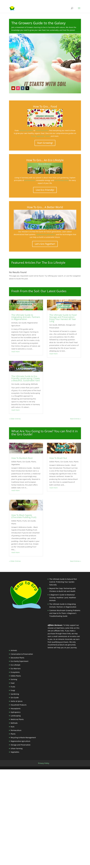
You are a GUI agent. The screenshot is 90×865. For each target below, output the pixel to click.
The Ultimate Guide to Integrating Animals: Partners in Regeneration (25, 317)
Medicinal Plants (17, 719)
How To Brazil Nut (58, 458)
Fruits (24, 521)
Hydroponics (16, 712)
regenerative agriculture (45, 234)
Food (12, 683)
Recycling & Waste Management (23, 737)
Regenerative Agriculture (20, 741)
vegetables (40, 136)
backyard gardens (26, 130)
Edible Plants (16, 462)
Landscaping (25, 384)
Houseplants (16, 708)
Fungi (13, 690)
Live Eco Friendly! (45, 189)
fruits (33, 136)
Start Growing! (45, 142)
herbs (47, 136)
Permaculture (16, 730)
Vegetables (15, 464)
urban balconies (42, 130)
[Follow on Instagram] (18, 88)
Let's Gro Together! (45, 243)
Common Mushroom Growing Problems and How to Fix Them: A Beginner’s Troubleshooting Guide (64, 613)
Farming (14, 679)
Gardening (15, 694)
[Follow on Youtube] (13, 88)
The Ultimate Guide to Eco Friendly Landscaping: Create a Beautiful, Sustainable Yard (25, 378)
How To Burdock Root (22, 458)
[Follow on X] (27, 88)
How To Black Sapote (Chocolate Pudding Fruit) (23, 516)
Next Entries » (75, 419)
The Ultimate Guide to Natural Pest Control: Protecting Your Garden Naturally (63, 582)
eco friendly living (61, 180)
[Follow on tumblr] (22, 88)
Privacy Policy (43, 763)
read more (15, 351)
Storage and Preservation (20, 745)
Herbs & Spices (16, 701)
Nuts (71, 462)
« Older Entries (15, 419)
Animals (14, 323)
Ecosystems (15, 672)
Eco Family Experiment (19, 661)
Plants (33, 462)
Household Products (18, 705)
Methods (34, 384)
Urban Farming (16, 748)
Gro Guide (22, 323)
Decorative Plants (17, 658)
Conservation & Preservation (22, 654)
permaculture (29, 180)
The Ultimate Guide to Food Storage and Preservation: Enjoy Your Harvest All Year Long (63, 318)
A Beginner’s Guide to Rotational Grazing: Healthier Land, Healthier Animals (62, 598)
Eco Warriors (16, 668)
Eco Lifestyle (15, 665)
